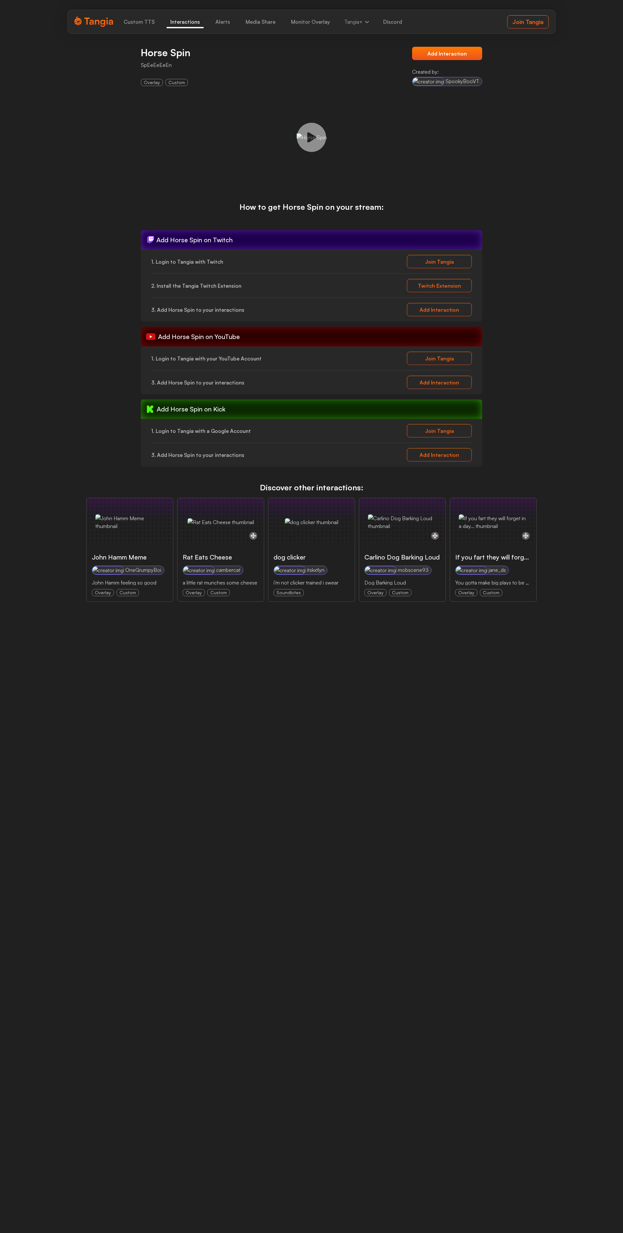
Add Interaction (447, 53)
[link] (139, 22)
